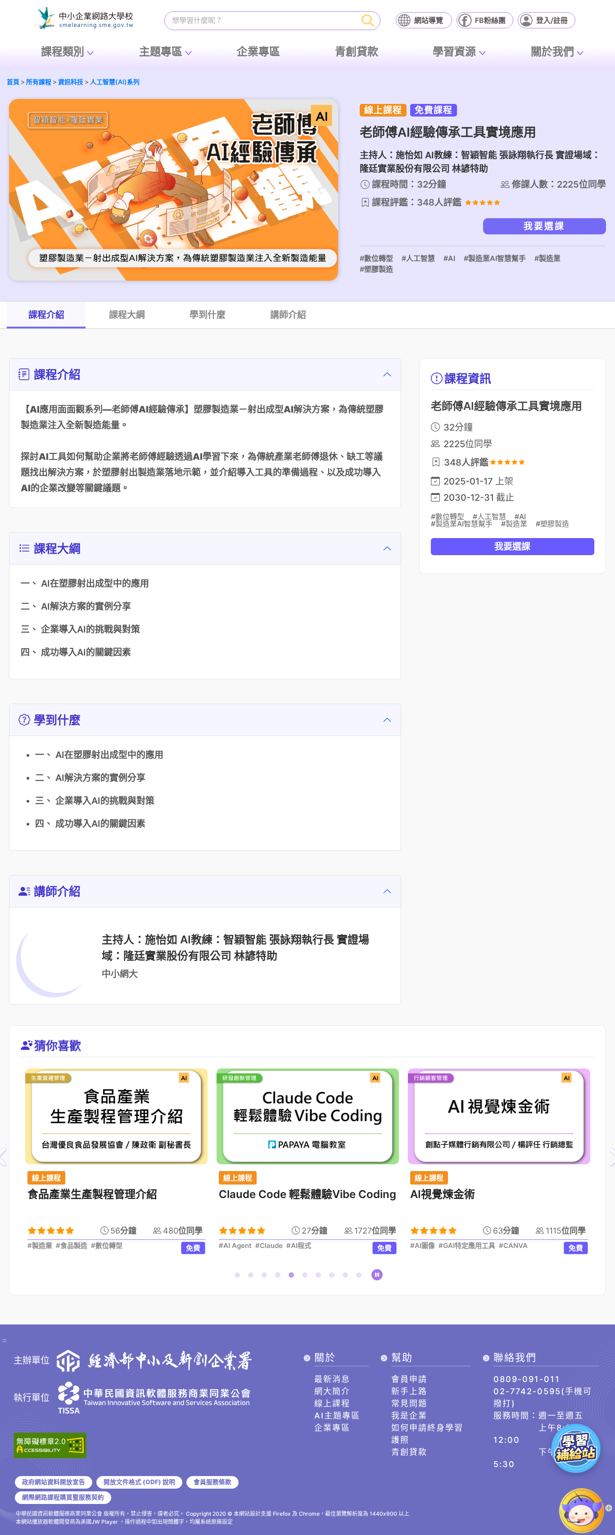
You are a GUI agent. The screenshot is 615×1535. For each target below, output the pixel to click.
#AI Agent (235, 1246)
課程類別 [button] (62, 51)
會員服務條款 (212, 1482)
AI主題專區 (337, 1415)
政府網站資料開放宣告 (53, 1482)
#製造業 (547, 258)
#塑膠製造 (376, 269)
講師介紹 (288, 315)
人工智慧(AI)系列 (115, 81)
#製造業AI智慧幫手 (495, 258)
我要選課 (544, 226)
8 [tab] (333, 1276)
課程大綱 (127, 315)
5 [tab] (293, 1276)
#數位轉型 (376, 258)
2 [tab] (252, 1276)
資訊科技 (70, 81)
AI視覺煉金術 (442, 1194)
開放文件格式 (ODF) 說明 (139, 1482)
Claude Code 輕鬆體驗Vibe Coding (307, 1194)
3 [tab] (266, 1276)
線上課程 (332, 1403)
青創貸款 (356, 51)
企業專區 (258, 51)
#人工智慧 (418, 258)
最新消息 (332, 1379)
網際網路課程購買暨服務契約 (63, 1497)
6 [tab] (306, 1276)
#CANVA (513, 1246)
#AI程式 (298, 1246)
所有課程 (38, 81)
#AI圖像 (422, 1246)
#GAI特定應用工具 (467, 1246)
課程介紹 (46, 315)
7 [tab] (320, 1276)
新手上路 (409, 1391)
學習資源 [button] (454, 51)
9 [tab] (347, 1276)
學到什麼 (208, 315)
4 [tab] (279, 1276)
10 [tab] (360, 1276)
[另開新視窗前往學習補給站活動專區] (576, 1448)
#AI (449, 258)
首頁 (13, 81)
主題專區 (160, 51)
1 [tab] (239, 1276)
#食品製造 (71, 1246)
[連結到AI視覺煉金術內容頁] (499, 1116)
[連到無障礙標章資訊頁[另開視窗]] (50, 1444)
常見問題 (409, 1403)
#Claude (269, 1246)
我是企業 (409, 1415)
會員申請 (409, 1379)
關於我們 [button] (552, 51)
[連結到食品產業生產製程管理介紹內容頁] (116, 1116)
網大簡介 (332, 1391)
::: (8, 72)
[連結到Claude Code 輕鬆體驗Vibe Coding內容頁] (308, 1116)
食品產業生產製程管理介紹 (92, 1194)
